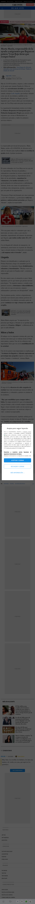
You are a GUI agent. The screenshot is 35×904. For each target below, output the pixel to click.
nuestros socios (27, 431)
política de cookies (10, 448)
